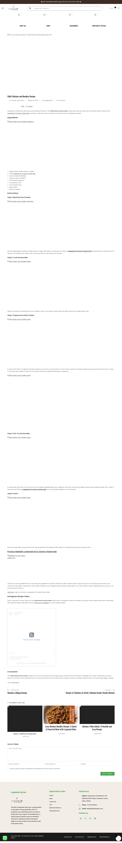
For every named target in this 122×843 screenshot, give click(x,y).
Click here (10, 592)
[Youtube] (95, 818)
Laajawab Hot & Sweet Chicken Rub (18, 113)
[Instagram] (90, 818)
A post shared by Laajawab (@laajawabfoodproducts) (32, 663)
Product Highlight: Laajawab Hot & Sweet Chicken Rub (32, 551)
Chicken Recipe (15, 682)
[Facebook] (85, 818)
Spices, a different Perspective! (24, 734)
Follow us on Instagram (42, 603)
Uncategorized (47, 100)
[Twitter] (80, 818)
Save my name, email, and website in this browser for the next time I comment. (35, 769)
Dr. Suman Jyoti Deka (16, 100)
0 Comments (60, 100)
